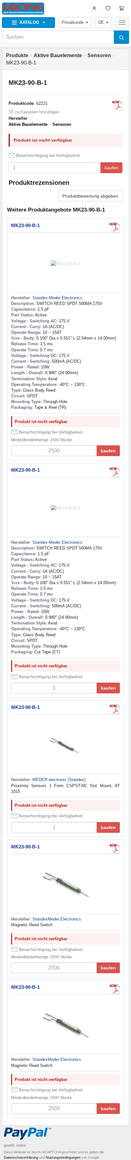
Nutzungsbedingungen (63, 1157)
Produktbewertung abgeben (90, 196)
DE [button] (101, 22)
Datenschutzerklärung (21, 1157)
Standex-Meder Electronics (57, 297)
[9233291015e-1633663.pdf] (115, 709)
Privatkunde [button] (73, 22)
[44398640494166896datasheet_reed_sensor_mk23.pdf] (115, 849)
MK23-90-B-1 (25, 225)
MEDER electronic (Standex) (59, 779)
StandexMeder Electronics (56, 919)
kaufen (111, 167)
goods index (15, 1145)
